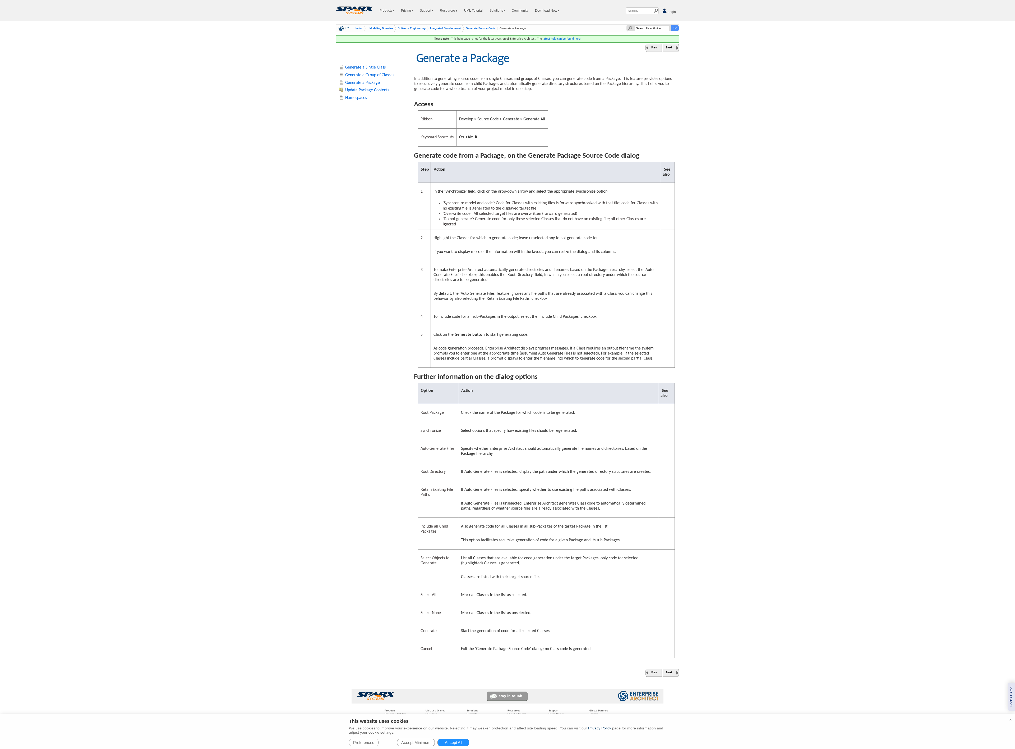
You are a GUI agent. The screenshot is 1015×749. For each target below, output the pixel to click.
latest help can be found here (561, 38)
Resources (448, 10)
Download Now (546, 10)
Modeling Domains (381, 28)
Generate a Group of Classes (369, 75)
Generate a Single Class (365, 67)
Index (359, 28)
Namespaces (356, 98)
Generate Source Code (480, 28)
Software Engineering (412, 28)
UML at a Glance (435, 710)
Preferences (363, 742)
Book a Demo (1011, 697)
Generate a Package (362, 83)
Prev (654, 47)
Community (520, 10)
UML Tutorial (473, 10)
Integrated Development (445, 28)
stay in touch (510, 696)
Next (669, 47)
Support (426, 10)
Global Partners (598, 710)
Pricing (406, 10)
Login (671, 12)
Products (386, 10)
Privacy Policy (599, 728)
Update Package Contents (367, 90)
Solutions (497, 10)
